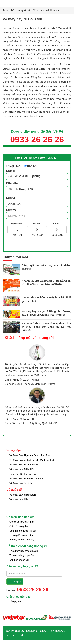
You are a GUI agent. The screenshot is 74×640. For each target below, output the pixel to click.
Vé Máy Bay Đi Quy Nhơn (23, 464)
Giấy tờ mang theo (19, 526)
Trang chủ (9, 10)
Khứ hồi (32, 166)
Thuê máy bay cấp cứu (21, 555)
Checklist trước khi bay (21, 521)
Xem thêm (60, 429)
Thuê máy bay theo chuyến (23, 551)
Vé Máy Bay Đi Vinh (20, 483)
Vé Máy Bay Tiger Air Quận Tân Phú (29, 455)
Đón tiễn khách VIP (19, 560)
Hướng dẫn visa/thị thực (22, 535)
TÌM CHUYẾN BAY (38, 244)
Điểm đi (10, 170)
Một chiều (15, 166)
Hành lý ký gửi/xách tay (21, 539)
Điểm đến (12, 183)
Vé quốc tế (24, 10)
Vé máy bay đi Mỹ (19, 499)
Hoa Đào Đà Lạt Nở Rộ (22, 473)
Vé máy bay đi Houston (22, 494)
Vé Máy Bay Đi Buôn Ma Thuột (26, 478)
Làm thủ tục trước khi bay (23, 530)
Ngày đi (11, 197)
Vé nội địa (13, 450)
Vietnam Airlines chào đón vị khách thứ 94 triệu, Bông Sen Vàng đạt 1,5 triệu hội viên (46, 327)
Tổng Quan (15, 601)
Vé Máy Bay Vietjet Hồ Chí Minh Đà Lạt (31, 459)
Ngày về (11, 209)
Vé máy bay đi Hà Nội (21, 469)
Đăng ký (16, 581)
